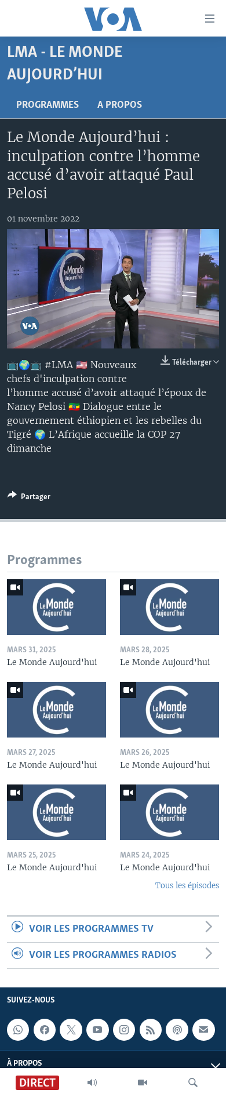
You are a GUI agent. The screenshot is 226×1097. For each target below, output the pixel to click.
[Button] (29, 499)
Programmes (47, 105)
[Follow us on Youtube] (97, 1030)
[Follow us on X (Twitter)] (71, 1030)
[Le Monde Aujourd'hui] (56, 607)
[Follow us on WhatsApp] (18, 1030)
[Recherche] (193, 1082)
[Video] (142, 1082)
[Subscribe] (203, 1030)
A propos (119, 105)
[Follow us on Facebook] (45, 1030)
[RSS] (151, 1030)
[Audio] (92, 1082)
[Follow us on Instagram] (124, 1030)
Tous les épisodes (187, 886)
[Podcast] (177, 1030)
